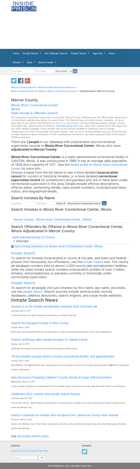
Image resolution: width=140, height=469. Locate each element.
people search (33, 291)
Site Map (43, 451)
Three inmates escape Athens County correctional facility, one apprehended (62, 356)
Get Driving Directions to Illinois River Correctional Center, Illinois (59, 246)
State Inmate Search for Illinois (56, 87)
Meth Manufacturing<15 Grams (33, 237)
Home (14, 451)
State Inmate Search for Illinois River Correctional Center (44, 91)
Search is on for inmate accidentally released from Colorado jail (54, 306)
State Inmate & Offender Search (34, 113)
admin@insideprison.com (69, 126)
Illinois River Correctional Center (34, 105)
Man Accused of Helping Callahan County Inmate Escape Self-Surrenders (61, 377)
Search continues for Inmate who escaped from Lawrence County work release (64, 415)
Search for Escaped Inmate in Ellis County (40, 323)
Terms (23, 451)
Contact (32, 451)
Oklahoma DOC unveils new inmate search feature (45, 394)
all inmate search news (33, 436)
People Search (23, 283)
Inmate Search (23, 253)
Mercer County (23, 219)
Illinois (15, 109)
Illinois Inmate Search (23, 87)
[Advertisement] (91, 24)
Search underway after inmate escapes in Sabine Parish (49, 339)
